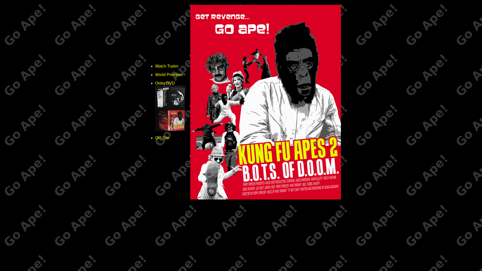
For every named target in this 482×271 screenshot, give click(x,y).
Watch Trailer (166, 66)
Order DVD (165, 83)
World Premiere (169, 75)
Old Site (162, 138)
